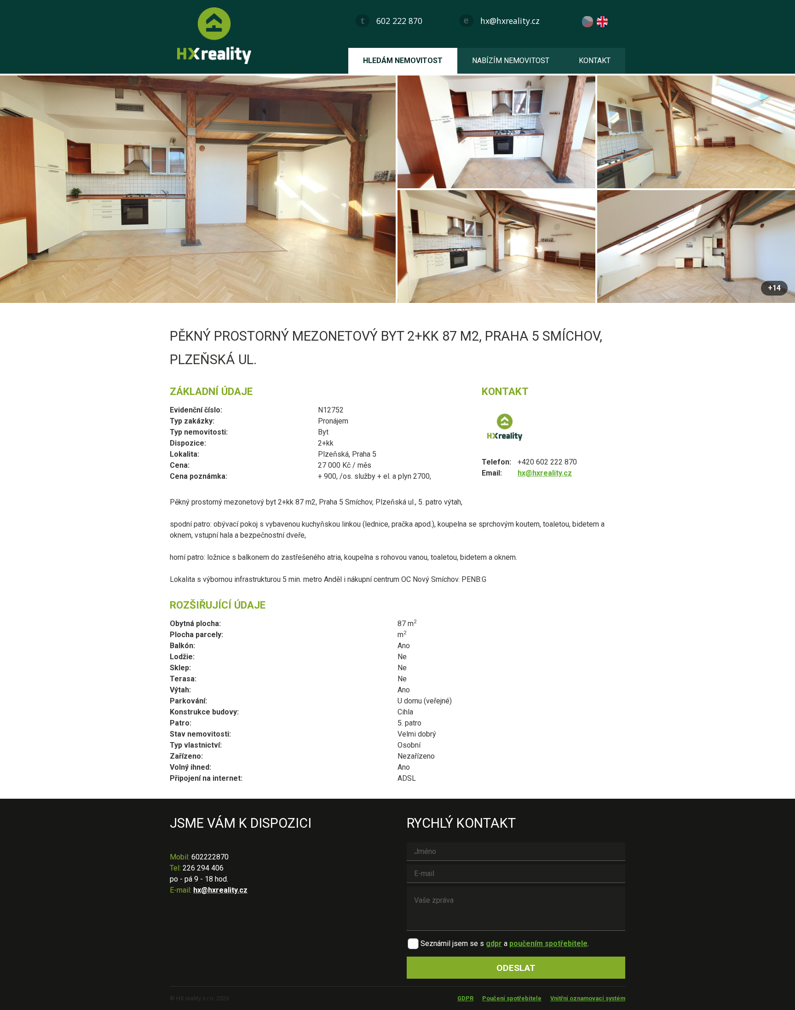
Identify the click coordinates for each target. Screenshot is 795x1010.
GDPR (465, 998)
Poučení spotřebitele (512, 998)
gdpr (494, 943)
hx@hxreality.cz (510, 20)
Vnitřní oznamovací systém (587, 998)
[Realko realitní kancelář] (218, 35)
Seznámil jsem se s (452, 943)
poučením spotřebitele (548, 943)
